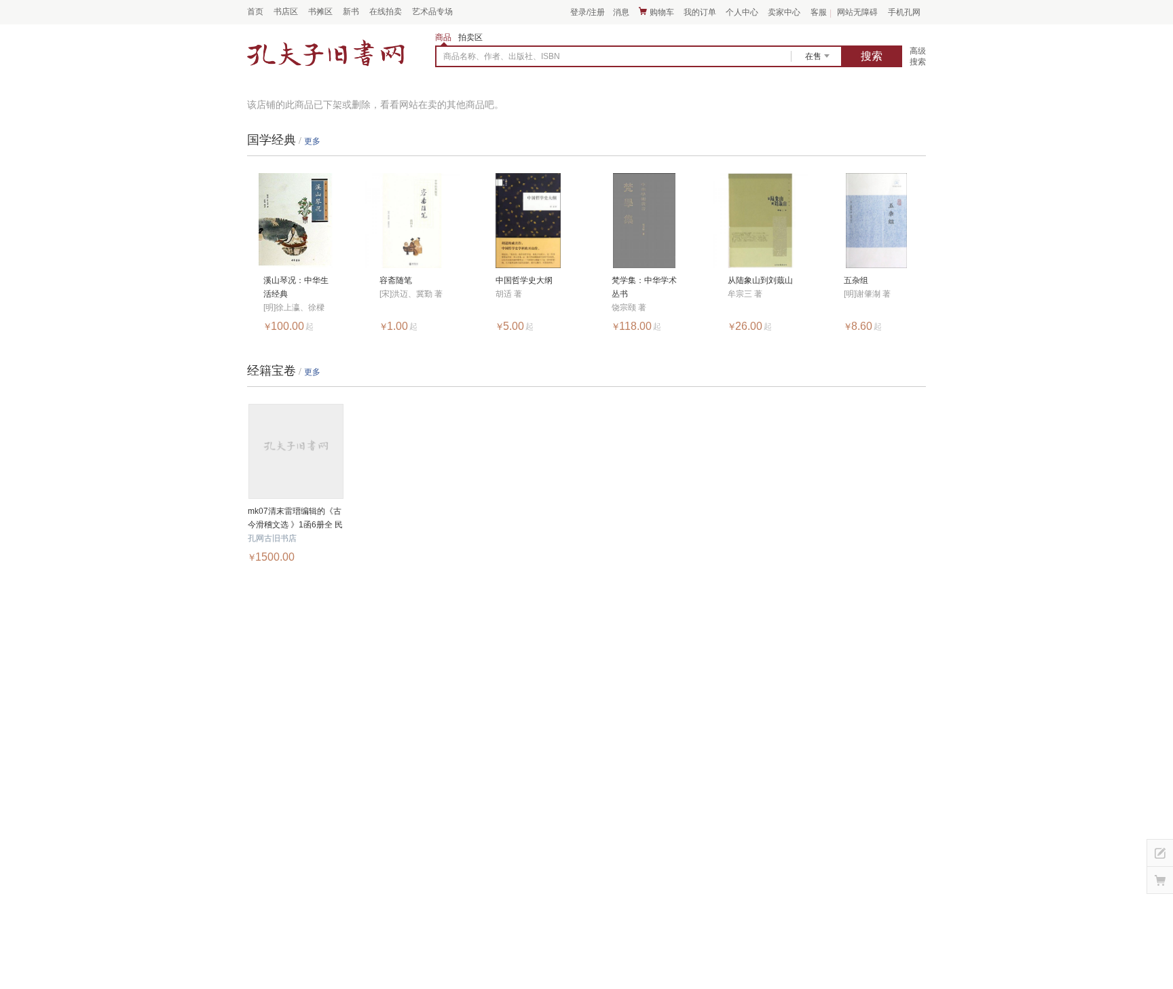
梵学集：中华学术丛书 (644, 287)
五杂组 (856, 280)
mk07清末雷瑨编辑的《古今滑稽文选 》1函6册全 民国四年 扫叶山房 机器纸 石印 (295, 518)
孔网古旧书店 (272, 538)
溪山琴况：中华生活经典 (296, 287)
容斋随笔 (395, 280)
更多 (312, 141)
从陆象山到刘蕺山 (760, 280)
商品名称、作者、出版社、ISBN (501, 56)
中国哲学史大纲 (524, 280)
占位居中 (326, 53)
